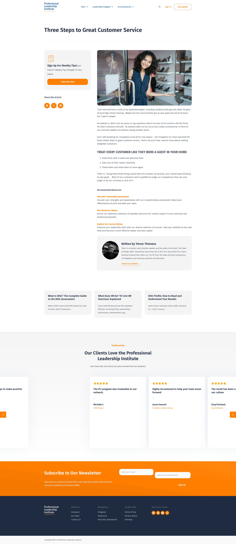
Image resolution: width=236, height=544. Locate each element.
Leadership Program (102, 7)
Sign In (168, 7)
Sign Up (182, 485)
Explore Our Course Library (110, 224)
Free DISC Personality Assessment (113, 196)
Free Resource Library (107, 210)
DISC (83, 7)
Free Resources (124, 7)
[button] (159, 6)
